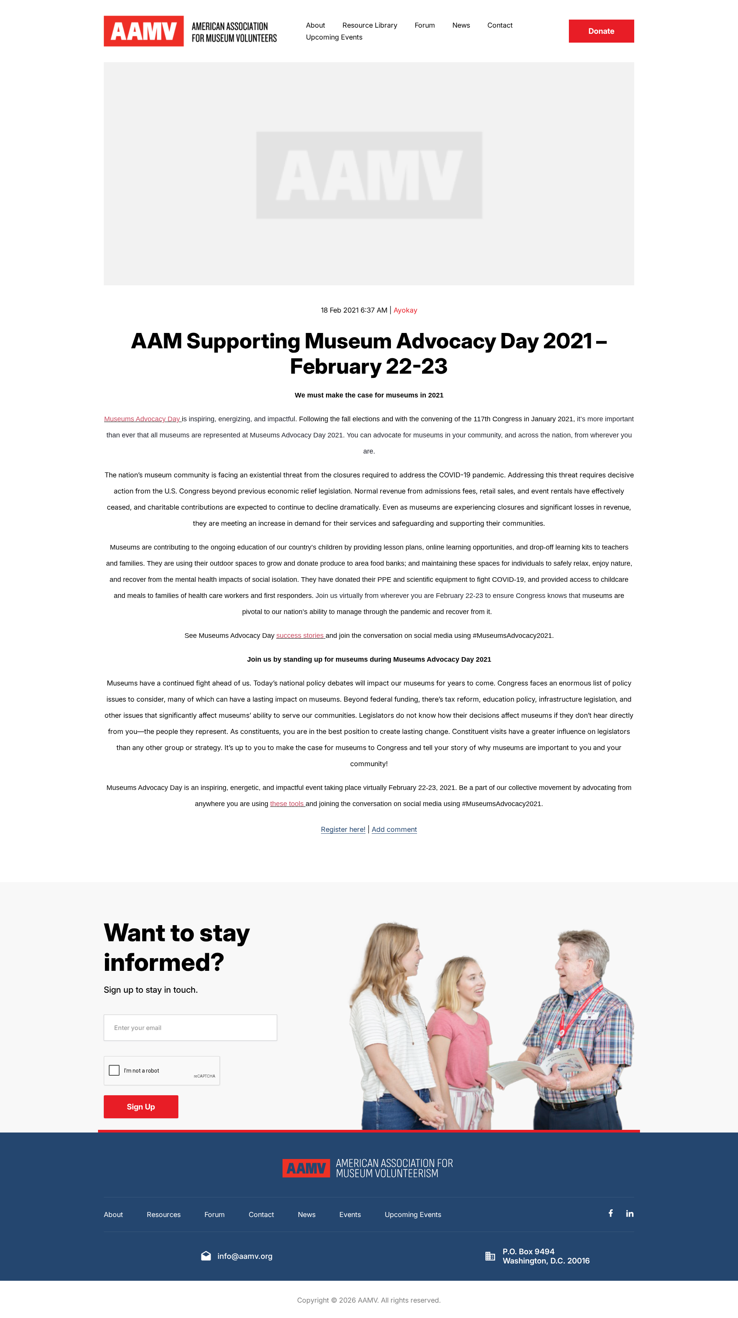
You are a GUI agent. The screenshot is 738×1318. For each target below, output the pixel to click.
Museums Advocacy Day (142, 419)
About (315, 25)
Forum (425, 25)
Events (350, 1214)
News (461, 25)
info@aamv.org (245, 1256)
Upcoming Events (334, 37)
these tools (287, 804)
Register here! (343, 829)
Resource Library (369, 25)
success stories (300, 635)
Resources (164, 1214)
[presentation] (162, 1071)
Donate (601, 31)
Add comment (394, 829)
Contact (500, 25)
